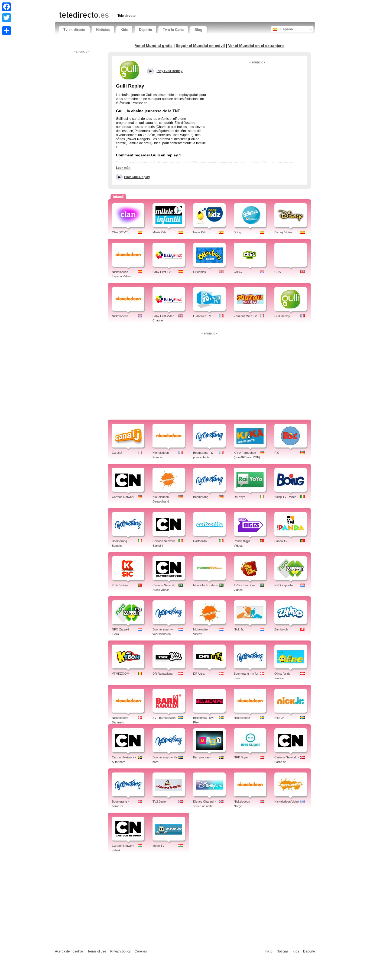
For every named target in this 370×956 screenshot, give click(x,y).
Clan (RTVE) (120, 232)
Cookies (141, 951)
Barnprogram (201, 757)
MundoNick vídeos (205, 585)
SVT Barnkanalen (164, 717)
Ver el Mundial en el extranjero (256, 45)
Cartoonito (200, 541)
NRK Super (241, 757)
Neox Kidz (200, 232)
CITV (277, 271)
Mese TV (158, 845)
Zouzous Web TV (245, 316)
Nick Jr (279, 717)
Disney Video (283, 232)
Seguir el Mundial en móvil (200, 45)
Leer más (123, 168)
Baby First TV (161, 271)
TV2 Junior (159, 801)
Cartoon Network (123, 496)
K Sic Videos (120, 585)
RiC (276, 452)
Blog (198, 30)
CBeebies (199, 271)
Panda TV (280, 541)
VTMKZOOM (120, 673)
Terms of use (96, 951)
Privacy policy (120, 951)
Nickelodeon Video (286, 801)
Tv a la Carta (173, 30)
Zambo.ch (281, 629)
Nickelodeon (120, 316)
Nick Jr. (239, 629)
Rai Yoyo (239, 496)
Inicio (268, 951)
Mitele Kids (159, 232)
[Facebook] (6, 6)
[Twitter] (6, 17)
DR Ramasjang (162, 673)
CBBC (238, 271)
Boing (237, 232)
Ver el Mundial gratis (154, 45)
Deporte (145, 30)
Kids (124, 30)
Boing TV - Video (285, 496)
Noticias (103, 30)
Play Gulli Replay (137, 177)
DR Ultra (199, 673)
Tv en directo (74, 30)
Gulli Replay (282, 316)
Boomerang (200, 496)
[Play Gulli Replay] (129, 70)
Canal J (117, 452)
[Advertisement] (122, 5)
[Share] (6, 30)
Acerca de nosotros (69, 951)
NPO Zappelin (283, 585)
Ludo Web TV (202, 316)
